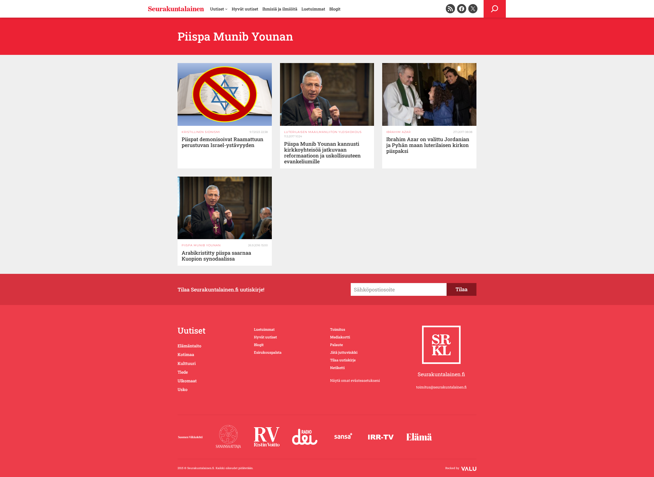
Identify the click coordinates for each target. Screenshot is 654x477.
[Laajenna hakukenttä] (495, 9)
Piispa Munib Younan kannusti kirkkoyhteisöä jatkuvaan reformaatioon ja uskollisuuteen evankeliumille (322, 152)
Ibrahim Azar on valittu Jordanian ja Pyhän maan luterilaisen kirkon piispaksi (427, 145)
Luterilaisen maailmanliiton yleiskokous (323, 132)
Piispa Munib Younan (201, 245)
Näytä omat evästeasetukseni (355, 380)
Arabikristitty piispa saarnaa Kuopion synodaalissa (216, 256)
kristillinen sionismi (201, 132)
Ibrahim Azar (398, 132)
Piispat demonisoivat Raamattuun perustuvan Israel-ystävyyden (222, 142)
